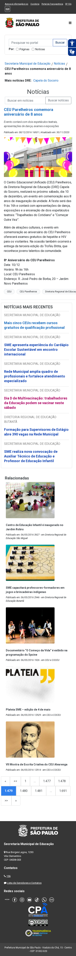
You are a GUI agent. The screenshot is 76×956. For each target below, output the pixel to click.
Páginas (24, 49)
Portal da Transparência (52, 4)
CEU (9, 291)
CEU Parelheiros (28, 291)
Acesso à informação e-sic (16, 4)
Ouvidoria (34, 4)
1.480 (23, 791)
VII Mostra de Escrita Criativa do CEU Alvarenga (36, 764)
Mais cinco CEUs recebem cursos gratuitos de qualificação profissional (34, 325)
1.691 (63, 791)
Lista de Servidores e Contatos (24, 882)
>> (6, 800)
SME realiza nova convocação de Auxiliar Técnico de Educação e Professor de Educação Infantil (30, 456)
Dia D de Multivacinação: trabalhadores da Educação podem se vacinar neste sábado (35, 403)
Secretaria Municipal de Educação (27, 63)
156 (8, 876)
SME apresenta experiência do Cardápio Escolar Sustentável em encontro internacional (36, 349)
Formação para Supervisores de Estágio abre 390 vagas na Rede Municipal (36, 431)
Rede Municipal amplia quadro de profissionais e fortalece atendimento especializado (34, 376)
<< (15, 781)
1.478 (62, 781)
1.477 (47, 781)
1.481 (38, 791)
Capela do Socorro (45, 80)
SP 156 (68, 4)
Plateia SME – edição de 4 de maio (28, 709)
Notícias (40, 49)
